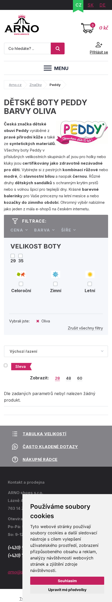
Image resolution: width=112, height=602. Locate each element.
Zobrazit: (39, 377)
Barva (42, 230)
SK (91, 5)
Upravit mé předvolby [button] (67, 589)
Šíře (66, 230)
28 (57, 378)
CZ (79, 5)
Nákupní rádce (40, 459)
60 (79, 378)
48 (68, 378)
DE (102, 5)
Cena (16, 230)
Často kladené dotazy (50, 446)
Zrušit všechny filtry (85, 328)
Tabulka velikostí (44, 433)
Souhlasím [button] (67, 580)
